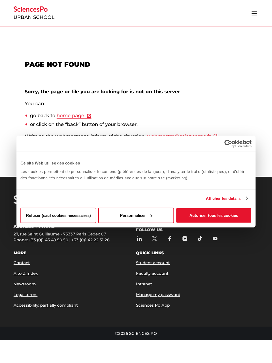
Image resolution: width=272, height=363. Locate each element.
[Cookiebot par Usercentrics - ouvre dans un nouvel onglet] (228, 144)
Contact (22, 262)
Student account (153, 262)
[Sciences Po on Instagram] (184, 238)
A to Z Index (26, 273)
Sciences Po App (153, 305)
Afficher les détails (223, 198)
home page (70, 116)
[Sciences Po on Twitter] (154, 238)
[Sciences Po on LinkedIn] (139, 238)
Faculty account (152, 273)
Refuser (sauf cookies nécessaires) (58, 215)
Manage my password (158, 294)
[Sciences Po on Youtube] (215, 238)
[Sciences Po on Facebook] (169, 238)
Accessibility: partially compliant (46, 305)
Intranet (144, 283)
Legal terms (25, 294)
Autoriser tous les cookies (213, 215)
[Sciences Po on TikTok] (200, 238)
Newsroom (25, 283)
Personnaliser (133, 215)
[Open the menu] (254, 13)
